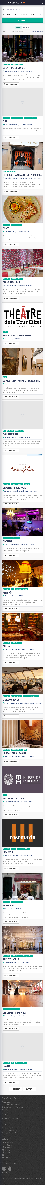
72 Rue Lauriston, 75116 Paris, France (16, 232)
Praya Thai (9, 905)
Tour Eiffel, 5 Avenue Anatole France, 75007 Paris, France (22, 178)
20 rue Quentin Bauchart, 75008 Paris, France (19, 545)
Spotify (7, 1155)
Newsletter (9, 1142)
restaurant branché (20, 1062)
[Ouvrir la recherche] (42, 2)
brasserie (26, 484)
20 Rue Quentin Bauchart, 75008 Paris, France (19, 649)
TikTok (7, 1152)
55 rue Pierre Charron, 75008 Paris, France (18, 125)
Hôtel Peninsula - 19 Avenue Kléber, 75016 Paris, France (22, 703)
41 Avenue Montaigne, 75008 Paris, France (18, 1069)
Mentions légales (8, 1128)
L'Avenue (7, 1066)
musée (5, 377)
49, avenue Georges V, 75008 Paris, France (18, 596)
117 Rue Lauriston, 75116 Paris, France (17, 437)
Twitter (8, 1150)
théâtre (5, 332)
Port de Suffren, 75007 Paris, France (16, 1016)
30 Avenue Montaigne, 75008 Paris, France (18, 285)
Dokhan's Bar (11, 434)
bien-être (30, 955)
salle (4, 538)
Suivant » (29, 1089)
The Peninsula (11, 959)
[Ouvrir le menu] (3, 2)
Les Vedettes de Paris (14, 1012)
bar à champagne (11, 171)
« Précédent (15, 1089)
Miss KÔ (7, 592)
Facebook (8, 1147)
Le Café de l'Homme (14, 67)
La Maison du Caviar (14, 753)
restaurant (6, 64)
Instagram (9, 1145)
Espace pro (6, 1102)
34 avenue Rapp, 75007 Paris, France (16, 909)
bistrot (13, 848)
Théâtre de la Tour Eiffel (17, 335)
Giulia (6, 646)
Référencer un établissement (12, 1107)
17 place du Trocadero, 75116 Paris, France (18, 802)
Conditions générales (10, 1130)
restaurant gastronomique (31, 696)
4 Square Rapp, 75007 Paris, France (16, 339)
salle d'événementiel (13, 538)
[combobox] (24, 9)
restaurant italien (16, 225)
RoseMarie (9, 851)
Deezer (7, 1157)
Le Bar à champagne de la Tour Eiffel (22, 174)
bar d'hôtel (10, 431)
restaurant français (16, 64)
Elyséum (7, 541)
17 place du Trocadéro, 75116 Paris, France (18, 384)
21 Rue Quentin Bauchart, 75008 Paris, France (19, 756)
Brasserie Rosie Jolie (14, 487)
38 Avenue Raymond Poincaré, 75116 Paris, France (20, 491)
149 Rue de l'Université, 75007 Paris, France (18, 855)
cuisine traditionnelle (23, 848)
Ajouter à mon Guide (11, 84)
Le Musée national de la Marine (21, 380)
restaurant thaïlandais (30, 118)
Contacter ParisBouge (10, 1118)
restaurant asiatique (16, 118)
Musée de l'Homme (13, 798)
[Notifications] (36, 2)
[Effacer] (40, 14)
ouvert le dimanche (16, 696)
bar (4, 171)
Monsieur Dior (11, 281)
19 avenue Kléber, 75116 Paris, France (16, 962)
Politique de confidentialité (12, 1133)
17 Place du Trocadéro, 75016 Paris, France (18, 71)
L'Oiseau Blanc (11, 699)
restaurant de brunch (21, 589)
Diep (5, 121)
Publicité (5, 1109)
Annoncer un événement (11, 1104)
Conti (6, 228)
